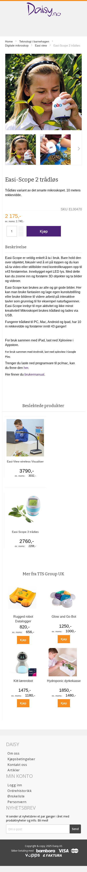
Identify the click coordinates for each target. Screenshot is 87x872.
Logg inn (14, 785)
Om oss (13, 753)
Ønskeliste (16, 796)
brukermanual (34, 374)
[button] (8, 149)
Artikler (13, 770)
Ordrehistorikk (19, 791)
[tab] (43, 247)
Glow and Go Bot (64, 616)
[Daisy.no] (43, 9)
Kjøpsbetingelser (21, 759)
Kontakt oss (17, 764)
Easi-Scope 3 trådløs (25, 531)
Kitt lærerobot (23, 681)
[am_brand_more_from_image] (23, 611)
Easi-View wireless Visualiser (25, 461)
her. (26, 367)
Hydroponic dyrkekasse (64, 681)
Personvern (17, 802)
